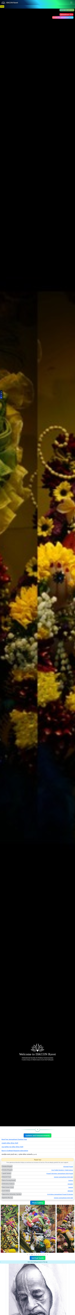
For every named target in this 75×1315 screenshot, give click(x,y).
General (70, 1187)
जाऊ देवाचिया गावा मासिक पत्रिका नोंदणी (12, 1147)
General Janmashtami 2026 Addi (63, 1177)
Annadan (70, 1184)
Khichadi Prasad (68, 1166)
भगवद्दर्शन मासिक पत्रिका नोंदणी (10, 1143)
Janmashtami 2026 (66, 14)
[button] (28, 1255)
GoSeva (70, 1180)
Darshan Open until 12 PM (67, 10)
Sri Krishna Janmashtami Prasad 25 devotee (60, 1194)
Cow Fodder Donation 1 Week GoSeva (62, 1170)
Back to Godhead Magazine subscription (15, 1151)
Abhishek (70, 1191)
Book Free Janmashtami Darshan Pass (14, 1139)
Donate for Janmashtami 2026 (63, 17)
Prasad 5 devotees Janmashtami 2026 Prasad (59, 1173)
